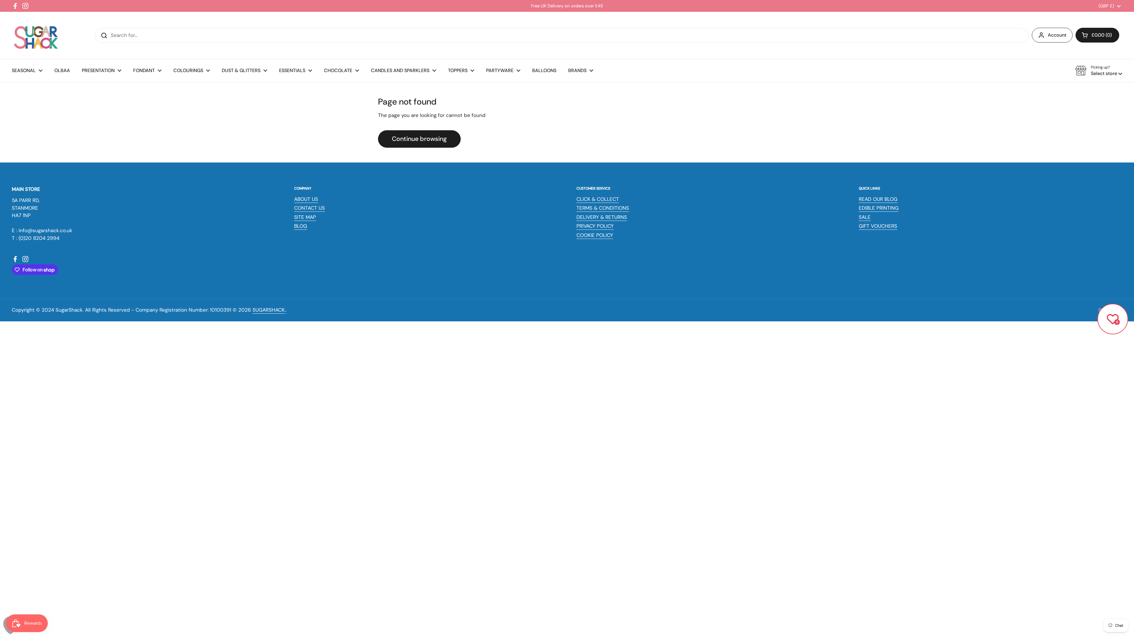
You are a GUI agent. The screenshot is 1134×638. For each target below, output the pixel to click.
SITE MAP (305, 217)
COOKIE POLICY (594, 235)
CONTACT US (309, 208)
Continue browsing (419, 139)
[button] (1097, 35)
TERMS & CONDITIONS (602, 208)
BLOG (300, 226)
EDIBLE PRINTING (879, 208)
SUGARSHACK (268, 310)
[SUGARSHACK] (35, 35)
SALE (865, 217)
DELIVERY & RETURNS (601, 217)
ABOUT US (306, 199)
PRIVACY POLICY (595, 226)
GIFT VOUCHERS (878, 226)
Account (1057, 35)
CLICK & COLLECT (597, 199)
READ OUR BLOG (878, 199)
